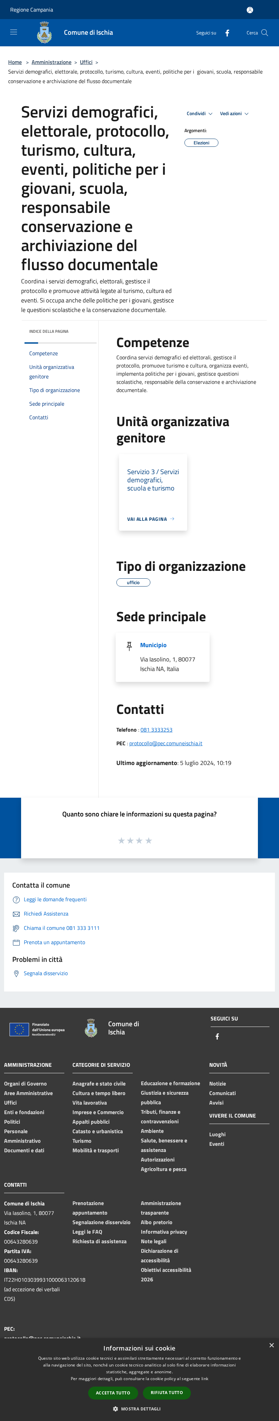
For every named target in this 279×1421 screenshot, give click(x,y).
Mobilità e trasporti (95, 1150)
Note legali (153, 1241)
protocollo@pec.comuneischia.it (165, 743)
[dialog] (139, 1379)
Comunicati (222, 1093)
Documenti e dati (24, 1150)
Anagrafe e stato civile (99, 1083)
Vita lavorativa (89, 1102)
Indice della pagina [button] (48, 331)
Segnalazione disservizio (101, 1222)
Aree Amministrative (28, 1093)
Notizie (217, 1083)
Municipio (153, 645)
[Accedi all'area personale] (250, 10)
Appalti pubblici (91, 1122)
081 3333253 (157, 729)
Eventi (216, 1144)
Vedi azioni (231, 113)
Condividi (197, 113)
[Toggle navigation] (14, 32)
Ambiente (152, 1131)
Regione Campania (31, 9)
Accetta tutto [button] (113, 1393)
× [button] (271, 1345)
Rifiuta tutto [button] (167, 1392)
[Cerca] (265, 33)
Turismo (82, 1141)
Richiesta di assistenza (99, 1241)
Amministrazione (51, 62)
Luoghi (217, 1134)
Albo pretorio (157, 1222)
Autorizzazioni (158, 1159)
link (204, 1378)
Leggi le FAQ (87, 1232)
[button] (139, 1409)
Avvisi (216, 1102)
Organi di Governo (25, 1083)
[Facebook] (224, 32)
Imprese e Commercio (98, 1112)
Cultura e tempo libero (99, 1093)
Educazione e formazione (170, 1083)
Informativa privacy (164, 1232)
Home (15, 62)
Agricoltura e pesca (163, 1169)
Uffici (86, 62)
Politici (12, 1122)
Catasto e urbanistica (97, 1131)
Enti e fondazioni (24, 1112)
